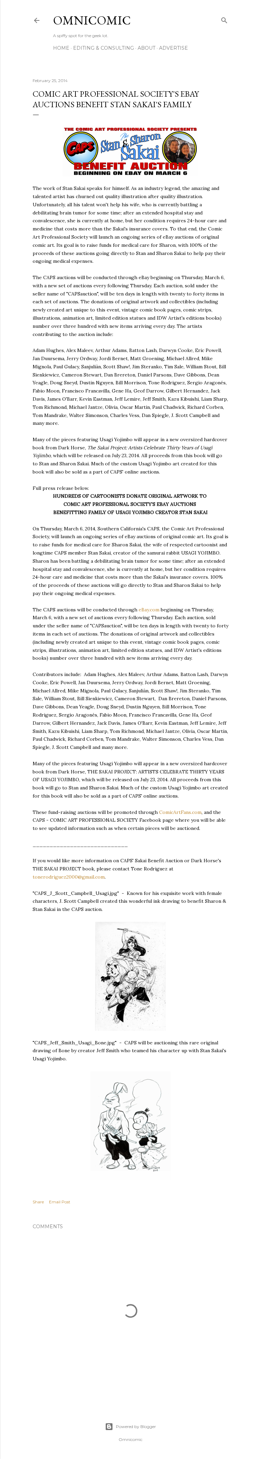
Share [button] (38, 1201)
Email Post (59, 1201)
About (146, 48)
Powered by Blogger (136, 1426)
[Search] (224, 19)
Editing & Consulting (103, 48)
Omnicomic (92, 20)
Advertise (173, 48)
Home (61, 48)
